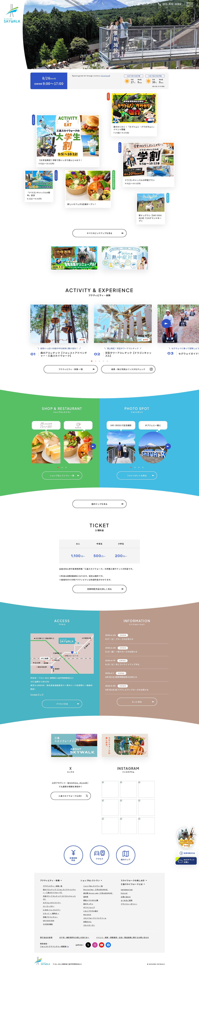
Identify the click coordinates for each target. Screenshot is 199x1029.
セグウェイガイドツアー (52, 903)
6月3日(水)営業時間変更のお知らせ (121, 677)
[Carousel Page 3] (99, 361)
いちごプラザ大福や (90, 911)
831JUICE (87, 914)
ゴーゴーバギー (48, 906)
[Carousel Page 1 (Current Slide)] (91, 361)
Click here (105, 76)
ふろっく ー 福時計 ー (51, 913)
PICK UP (124, 893)
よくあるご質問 (126, 900)
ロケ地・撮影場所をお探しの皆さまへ (74, 937)
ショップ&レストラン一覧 (93, 886)
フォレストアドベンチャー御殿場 (53, 946)
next (166, 323)
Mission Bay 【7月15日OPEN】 (95, 889)
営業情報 (123, 635)
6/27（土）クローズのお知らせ (119, 639)
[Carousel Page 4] (103, 361)
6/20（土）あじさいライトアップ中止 (122, 664)
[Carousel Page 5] (107, 361)
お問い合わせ (126, 897)
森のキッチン (88, 904)
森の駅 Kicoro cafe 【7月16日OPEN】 (98, 893)
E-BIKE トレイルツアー (52, 910)
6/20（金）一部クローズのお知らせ (121, 651)
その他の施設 (48, 924)
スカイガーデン (89, 925)
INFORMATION (127, 890)
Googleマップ (37, 694)
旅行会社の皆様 (46, 937)
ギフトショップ (89, 907)
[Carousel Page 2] (95, 361)
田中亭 (85, 897)
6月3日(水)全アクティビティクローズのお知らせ (127, 689)
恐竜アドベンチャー (50, 917)
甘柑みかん (87, 922)
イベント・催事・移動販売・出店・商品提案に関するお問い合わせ (122, 937)
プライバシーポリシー (129, 904)
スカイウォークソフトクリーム (94, 918)
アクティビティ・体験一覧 (52, 886)
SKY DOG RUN (48, 920)
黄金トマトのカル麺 (90, 900)
